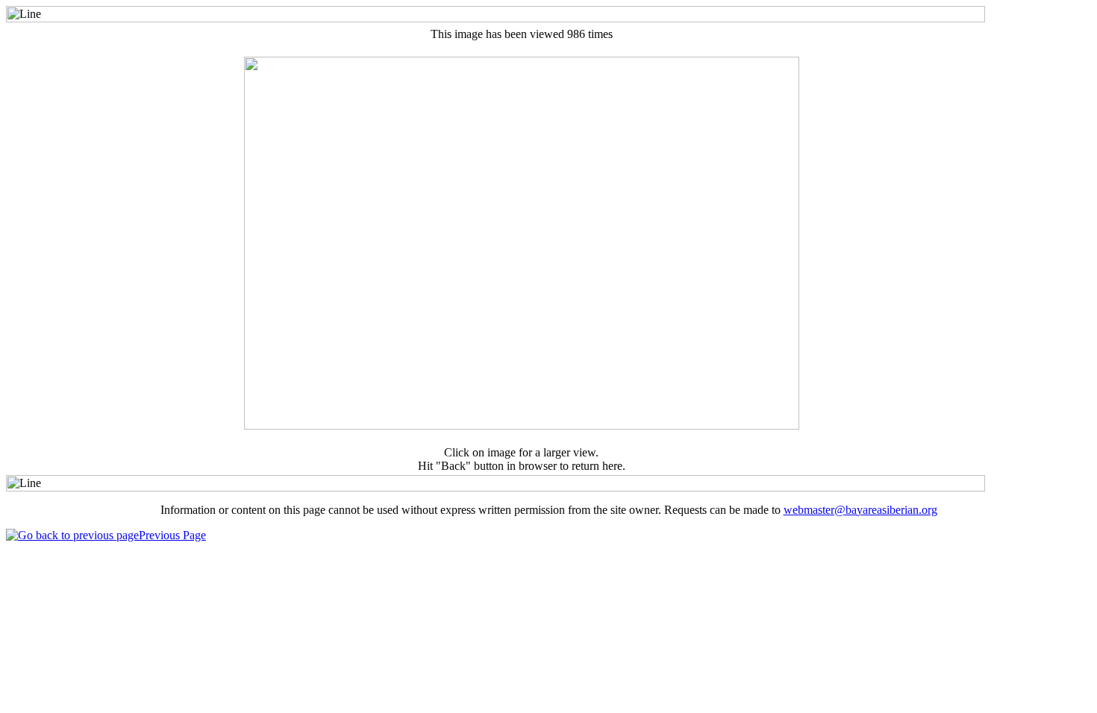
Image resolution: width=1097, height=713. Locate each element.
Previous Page (172, 535)
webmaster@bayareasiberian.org (860, 509)
